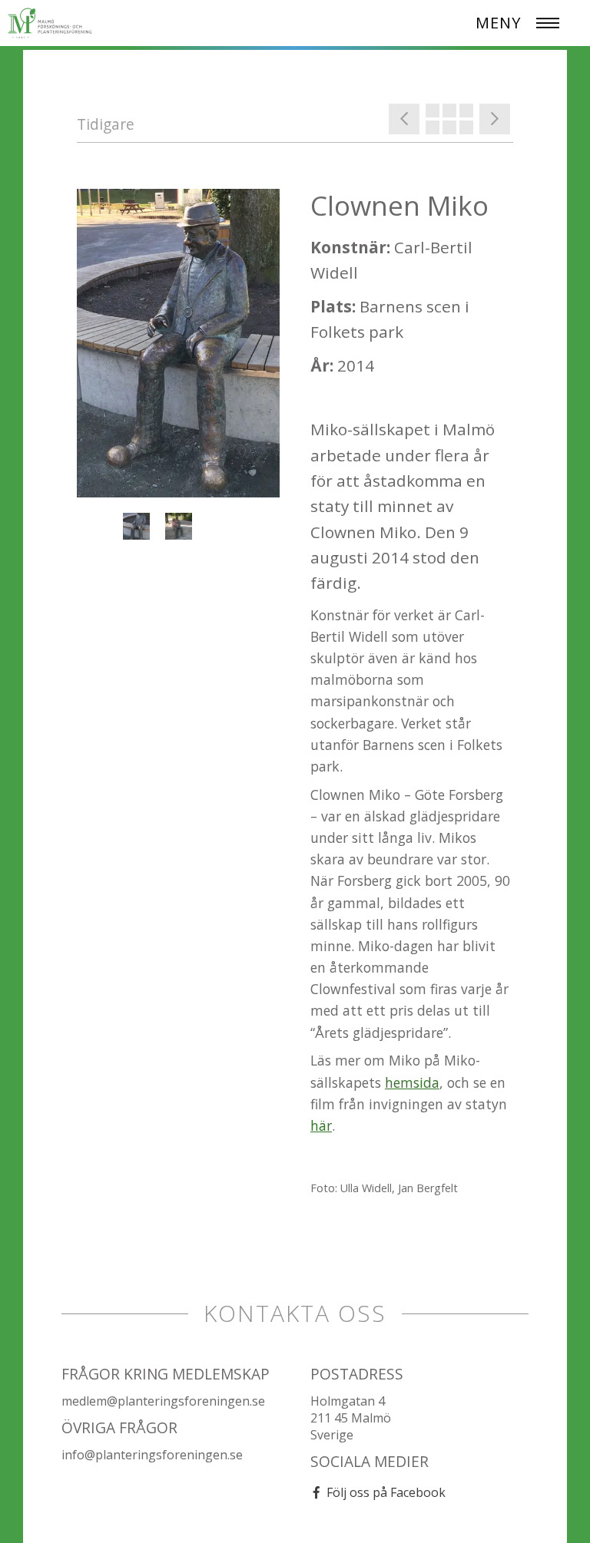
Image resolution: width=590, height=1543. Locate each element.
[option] (178, 343)
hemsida (412, 1082)
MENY (498, 22)
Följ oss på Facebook (386, 1492)
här (321, 1125)
